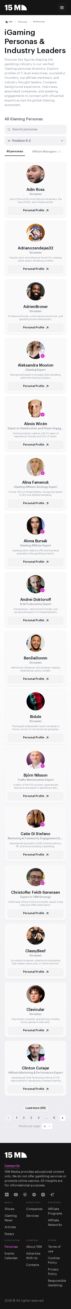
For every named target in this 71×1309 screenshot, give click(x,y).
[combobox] (35, 140)
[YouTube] (16, 1194)
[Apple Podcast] (25, 1194)
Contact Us (12, 1166)
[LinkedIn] (7, 1194)
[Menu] (61, 7)
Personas (22, 22)
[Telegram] (52, 1194)
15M (10, 22)
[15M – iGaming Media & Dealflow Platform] (16, 8)
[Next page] (63, 1118)
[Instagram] (43, 1194)
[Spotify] (34, 1194)
